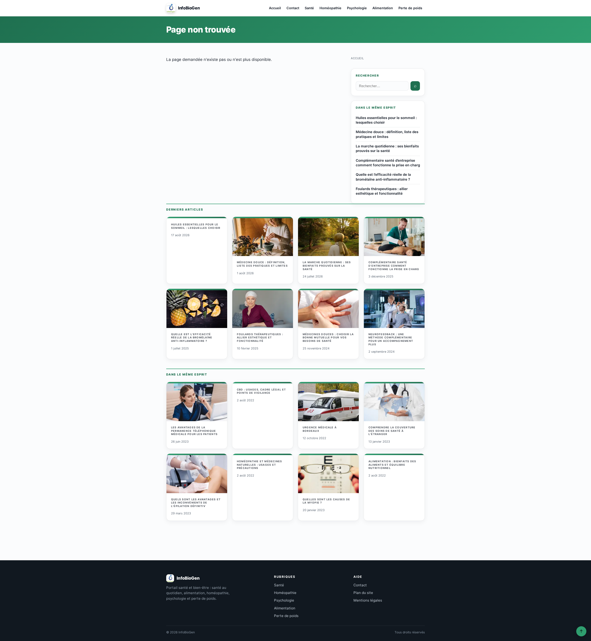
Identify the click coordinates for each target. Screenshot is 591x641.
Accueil (275, 8)
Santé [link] (279, 585)
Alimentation (382, 8)
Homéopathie (330, 8)
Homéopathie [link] (285, 592)
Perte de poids (410, 8)
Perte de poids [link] (286, 616)
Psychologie (357, 8)
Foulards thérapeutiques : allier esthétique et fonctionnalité (382, 191)
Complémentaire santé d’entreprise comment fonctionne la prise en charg (388, 162)
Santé (309, 8)
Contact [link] (360, 585)
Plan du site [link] (363, 592)
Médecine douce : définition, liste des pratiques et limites (387, 134)
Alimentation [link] (284, 608)
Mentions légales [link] (367, 600)
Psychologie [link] (284, 600)
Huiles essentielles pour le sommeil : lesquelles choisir (386, 120)
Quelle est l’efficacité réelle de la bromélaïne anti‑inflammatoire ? (383, 176)
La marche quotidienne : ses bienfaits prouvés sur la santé (387, 148)
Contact (292, 8)
